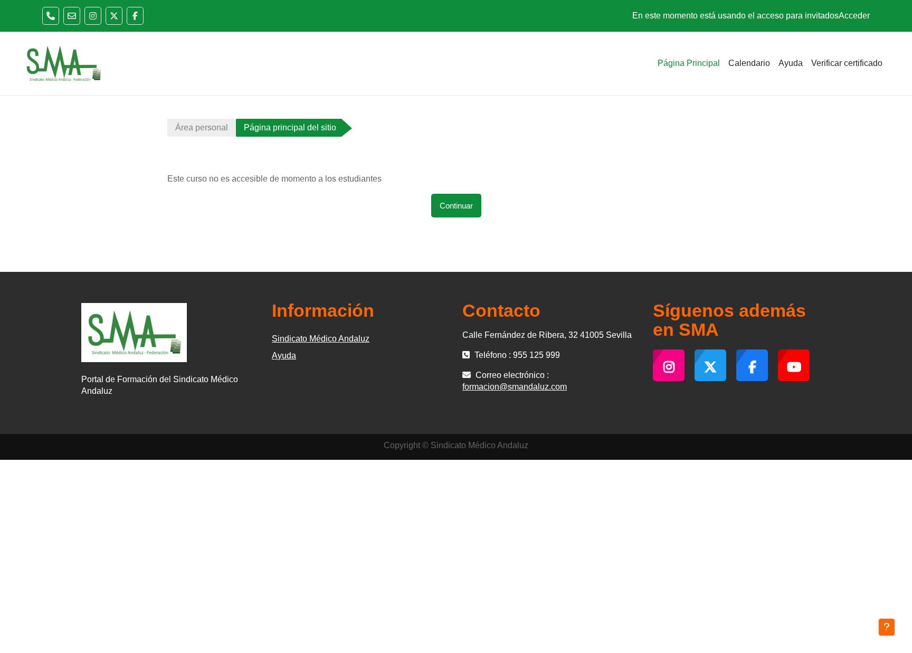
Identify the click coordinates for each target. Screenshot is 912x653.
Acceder (854, 15)
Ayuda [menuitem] (790, 63)
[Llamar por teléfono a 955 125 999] (50, 16)
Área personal (201, 127)
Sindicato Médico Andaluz (320, 338)
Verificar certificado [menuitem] (846, 63)
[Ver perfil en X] (114, 16)
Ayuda (284, 355)
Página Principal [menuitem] (689, 63)
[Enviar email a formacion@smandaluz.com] (71, 16)
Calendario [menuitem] (749, 63)
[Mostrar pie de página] (886, 627)
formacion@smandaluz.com (514, 386)
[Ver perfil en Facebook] (135, 16)
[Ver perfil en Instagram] (92, 16)
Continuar (456, 205)
